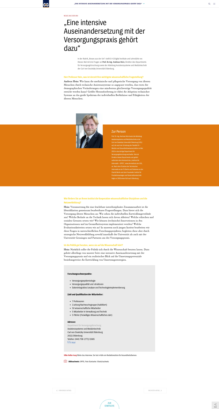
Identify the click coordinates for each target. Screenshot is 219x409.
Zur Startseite (110, 404)
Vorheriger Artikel (65, 390)
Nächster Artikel (154, 390)
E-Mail (72, 342)
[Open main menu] (214, 3)
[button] (209, 3)
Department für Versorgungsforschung (84, 325)
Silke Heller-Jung (70, 355)
